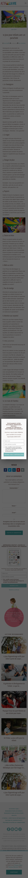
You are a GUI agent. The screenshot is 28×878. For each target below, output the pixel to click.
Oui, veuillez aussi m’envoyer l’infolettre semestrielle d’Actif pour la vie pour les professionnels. (13, 449)
